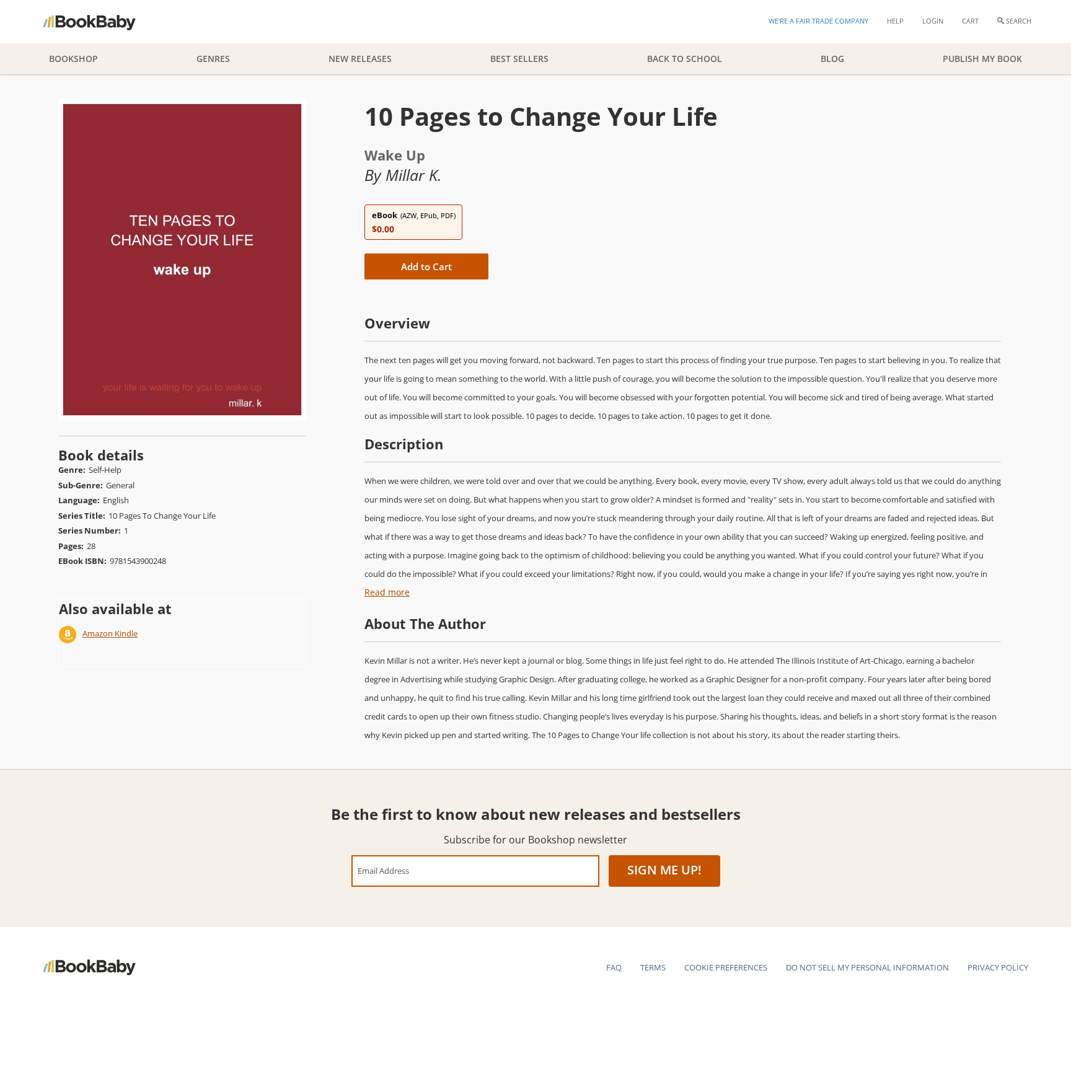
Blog (832, 58)
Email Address (383, 870)
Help (895, 20)
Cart (970, 20)
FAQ (614, 967)
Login (932, 20)
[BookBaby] (100, 21)
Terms (653, 967)
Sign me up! (664, 869)
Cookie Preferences (725, 967)
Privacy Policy (997, 967)
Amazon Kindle (110, 633)
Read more (387, 592)
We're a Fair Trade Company (818, 20)
